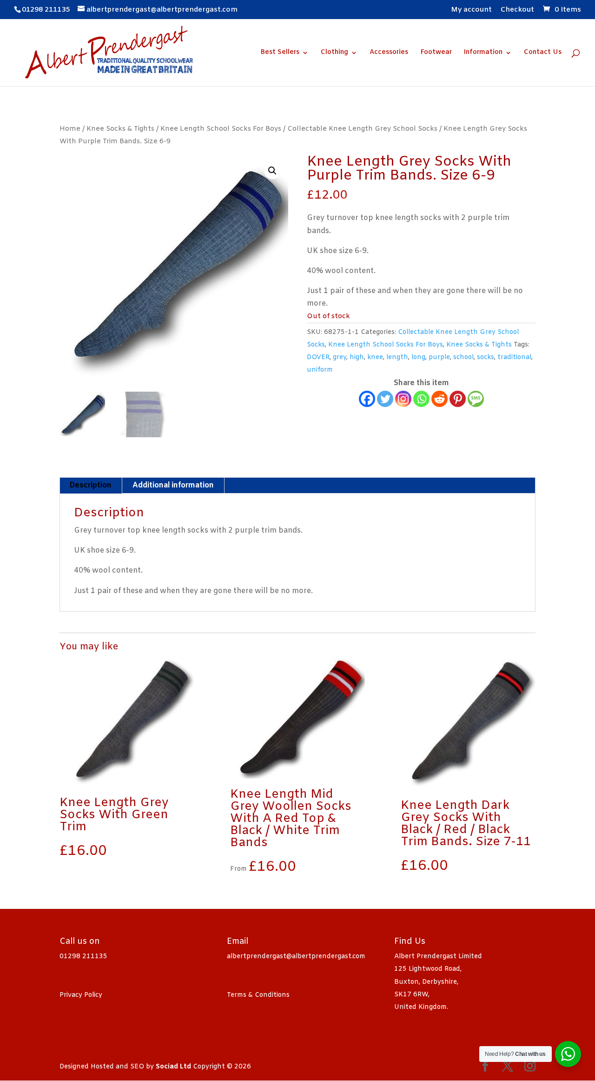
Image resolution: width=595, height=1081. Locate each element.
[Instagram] (403, 399)
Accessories (389, 53)
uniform (320, 370)
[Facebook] (367, 399)
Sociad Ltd (173, 1066)
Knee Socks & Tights (120, 128)
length (397, 357)
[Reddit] (439, 399)
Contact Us (543, 53)
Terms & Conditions (258, 995)
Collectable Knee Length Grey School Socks (362, 128)
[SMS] (476, 399)
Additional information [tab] (173, 485)
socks (485, 357)
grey (339, 357)
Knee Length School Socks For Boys (220, 128)
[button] (272, 170)
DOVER (318, 357)
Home (70, 128)
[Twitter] (385, 399)
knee (375, 357)
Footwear (436, 53)
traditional (514, 357)
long (418, 357)
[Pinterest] (458, 399)
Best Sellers (279, 53)
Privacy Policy (81, 995)
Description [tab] (90, 485)
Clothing (334, 53)
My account (471, 10)
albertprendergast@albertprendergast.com (296, 956)
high (357, 357)
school (463, 357)
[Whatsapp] (421, 399)
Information (483, 53)
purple (439, 357)
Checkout (517, 10)
